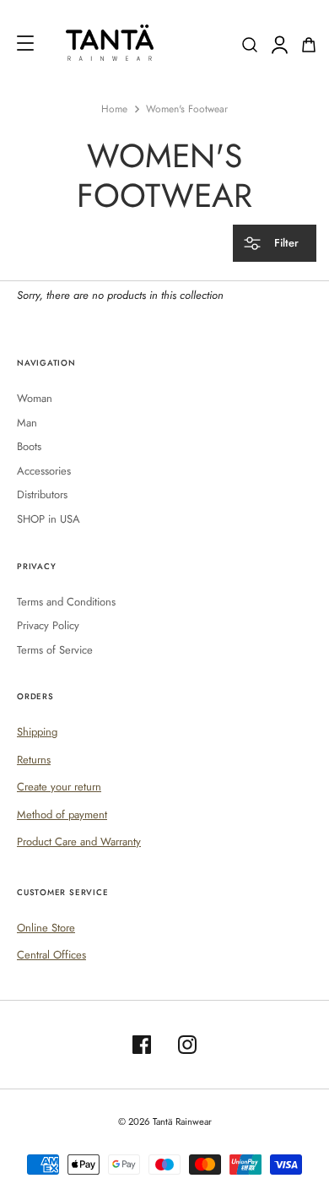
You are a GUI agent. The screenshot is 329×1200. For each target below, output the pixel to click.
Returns (34, 760)
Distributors (42, 494)
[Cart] (309, 44)
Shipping (37, 732)
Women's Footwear (187, 109)
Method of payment (62, 814)
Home (114, 109)
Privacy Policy (48, 625)
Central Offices (51, 955)
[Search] (250, 44)
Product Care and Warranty (79, 841)
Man (27, 423)
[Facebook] (141, 1044)
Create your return (59, 787)
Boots (29, 446)
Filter (285, 243)
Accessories (44, 471)
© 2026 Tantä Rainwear (165, 1121)
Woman (34, 398)
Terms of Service (55, 650)
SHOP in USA (48, 519)
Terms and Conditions (66, 602)
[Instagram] (187, 1044)
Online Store (46, 928)
